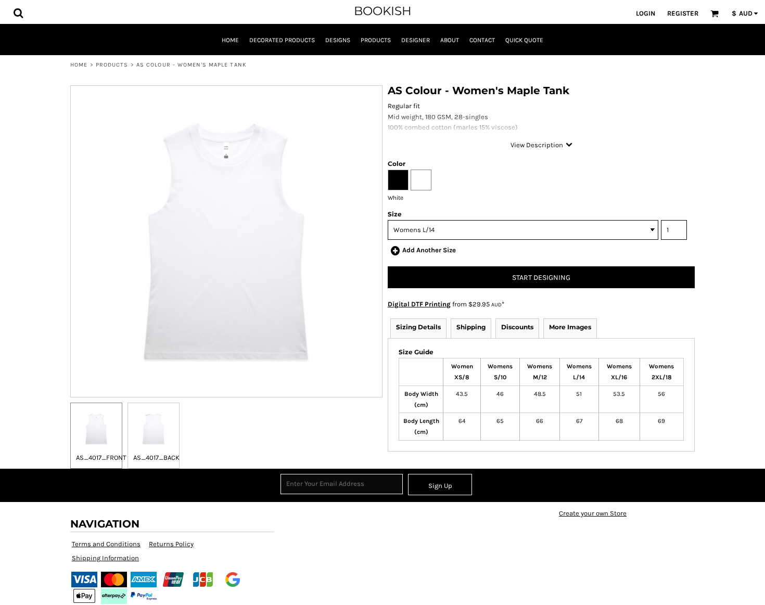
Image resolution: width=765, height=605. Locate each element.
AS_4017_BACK (156, 457)
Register (682, 13)
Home (78, 64)
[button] (18, 13)
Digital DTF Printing (419, 304)
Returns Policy (171, 544)
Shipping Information (105, 558)
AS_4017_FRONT (101, 457)
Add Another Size (429, 250)
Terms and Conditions (106, 544)
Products (112, 64)
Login (645, 13)
